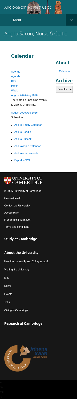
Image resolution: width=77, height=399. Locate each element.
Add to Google (22, 132)
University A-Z (12, 198)
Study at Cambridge (20, 238)
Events (8, 294)
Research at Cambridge (23, 323)
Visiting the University (16, 269)
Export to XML (22, 160)
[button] (17, 117)
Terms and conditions (16, 226)
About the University (21, 252)
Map (6, 277)
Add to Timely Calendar (28, 124)
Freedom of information (17, 219)
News (7, 285)
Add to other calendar (26, 153)
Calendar (64, 71)
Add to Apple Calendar (27, 146)
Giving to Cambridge (16, 310)
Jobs (7, 302)
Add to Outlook (22, 139)
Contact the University (17, 205)
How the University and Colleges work (26, 261)
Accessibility (11, 212)
